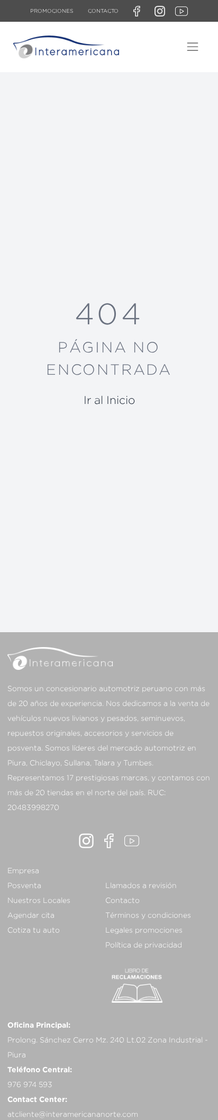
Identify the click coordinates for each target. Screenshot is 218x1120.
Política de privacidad (143, 945)
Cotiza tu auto (33, 930)
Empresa (23, 870)
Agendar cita (30, 915)
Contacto (103, 11)
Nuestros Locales (38, 900)
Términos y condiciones (148, 915)
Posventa (24, 885)
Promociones (51, 11)
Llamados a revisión (141, 885)
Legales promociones (144, 930)
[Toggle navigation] (192, 47)
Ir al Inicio (109, 400)
